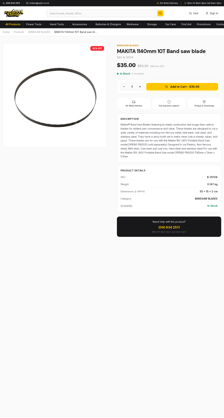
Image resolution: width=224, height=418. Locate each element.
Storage (152, 24)
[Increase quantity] (140, 86)
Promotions (204, 24)
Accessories (79, 24)
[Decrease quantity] (124, 86)
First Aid (186, 24)
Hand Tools (57, 24)
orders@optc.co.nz (39, 3)
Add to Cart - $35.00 (184, 86)
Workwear (133, 24)
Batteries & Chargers (108, 24)
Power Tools (33, 24)
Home (6, 31)
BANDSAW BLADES (39, 31)
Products (19, 31)
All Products (13, 24)
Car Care (170, 24)
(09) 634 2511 (169, 227)
